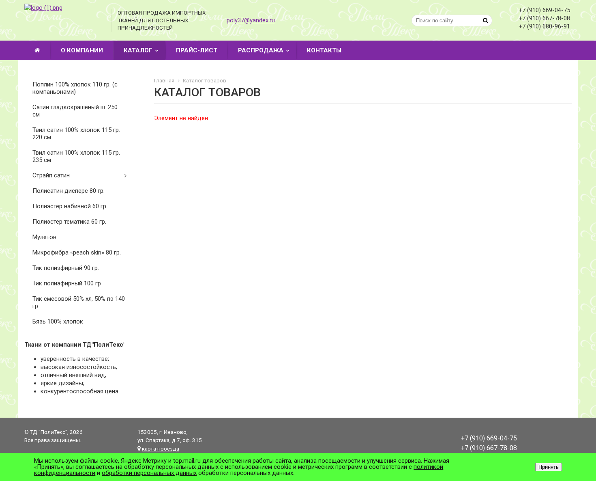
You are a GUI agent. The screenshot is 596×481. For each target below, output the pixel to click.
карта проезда (160, 448)
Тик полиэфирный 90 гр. (65, 268)
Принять (548, 467)
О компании (82, 50)
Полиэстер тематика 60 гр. (69, 221)
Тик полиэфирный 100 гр (66, 283)
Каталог (138, 50)
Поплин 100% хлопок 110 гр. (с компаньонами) (75, 88)
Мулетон (44, 237)
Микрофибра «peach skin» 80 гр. (76, 252)
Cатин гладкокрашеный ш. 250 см (75, 111)
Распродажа (260, 50)
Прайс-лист (196, 50)
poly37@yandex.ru (251, 20)
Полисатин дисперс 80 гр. (68, 190)
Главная (164, 80)
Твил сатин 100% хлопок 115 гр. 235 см (76, 156)
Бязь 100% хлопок (57, 321)
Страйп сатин (51, 175)
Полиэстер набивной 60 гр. (69, 206)
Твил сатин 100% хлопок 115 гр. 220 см (76, 133)
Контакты (324, 50)
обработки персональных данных (149, 473)
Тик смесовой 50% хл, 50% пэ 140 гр (78, 302)
